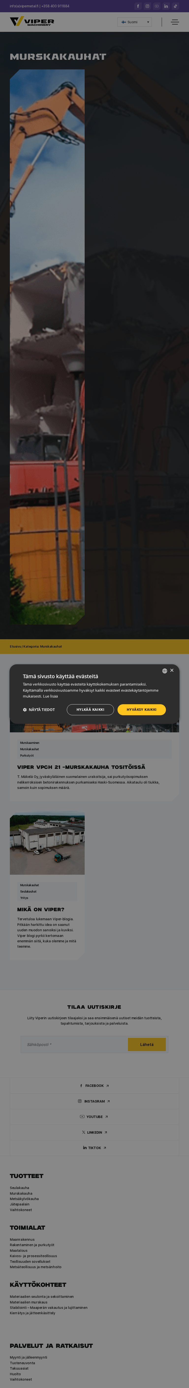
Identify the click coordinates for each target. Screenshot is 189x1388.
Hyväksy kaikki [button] (142, 709)
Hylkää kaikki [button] (90, 709)
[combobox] (164, 670)
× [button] (171, 670)
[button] (39, 709)
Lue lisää (50, 696)
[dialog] (94, 694)
